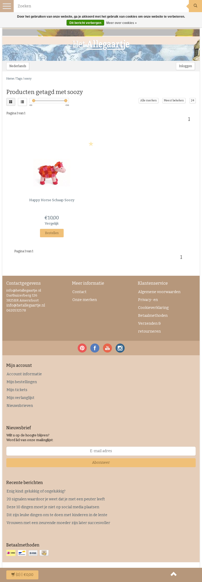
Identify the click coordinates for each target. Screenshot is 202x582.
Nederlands (17, 66)
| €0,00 (24, 575)
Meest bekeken (174, 100)
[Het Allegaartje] (101, 45)
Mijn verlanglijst (20, 398)
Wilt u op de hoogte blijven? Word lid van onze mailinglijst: (29, 437)
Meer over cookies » (121, 23)
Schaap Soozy (51, 200)
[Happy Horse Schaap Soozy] (51, 173)
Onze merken (84, 300)
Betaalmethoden (153, 315)
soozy (28, 78)
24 (192, 100)
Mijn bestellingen (22, 382)
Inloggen (185, 66)
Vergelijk (52, 223)
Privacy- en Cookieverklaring (153, 304)
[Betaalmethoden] (28, 553)
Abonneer (101, 462)
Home (10, 78)
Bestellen (52, 233)
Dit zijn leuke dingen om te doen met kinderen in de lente (57, 515)
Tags (19, 78)
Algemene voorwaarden (159, 292)
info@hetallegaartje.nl (25, 305)
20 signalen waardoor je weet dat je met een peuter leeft (56, 499)
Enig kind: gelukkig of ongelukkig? (36, 491)
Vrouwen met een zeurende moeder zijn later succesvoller (58, 523)
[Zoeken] (195, 6)
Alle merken (148, 100)
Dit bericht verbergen (85, 23)
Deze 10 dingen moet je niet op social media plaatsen (53, 507)
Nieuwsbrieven (20, 405)
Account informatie (24, 374)
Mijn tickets (17, 390)
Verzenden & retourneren (149, 327)
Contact (79, 292)
